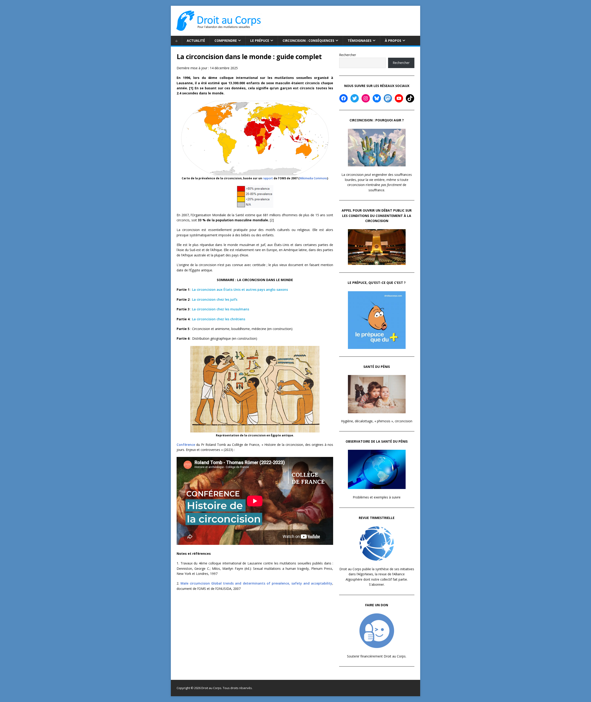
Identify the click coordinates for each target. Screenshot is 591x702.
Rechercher (347, 55)
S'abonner (376, 584)
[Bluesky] (377, 98)
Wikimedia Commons (313, 178)
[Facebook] (343, 98)
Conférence (186, 444)
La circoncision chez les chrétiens (218, 319)
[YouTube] (399, 98)
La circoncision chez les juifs (214, 299)
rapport (268, 178)
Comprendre (225, 40)
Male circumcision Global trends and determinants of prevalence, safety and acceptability (256, 583)
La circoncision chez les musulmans (220, 309)
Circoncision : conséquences (308, 40)
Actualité (196, 40)
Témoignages (359, 40)
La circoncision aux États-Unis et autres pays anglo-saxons (240, 289)
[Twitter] (354, 98)
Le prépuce (259, 40)
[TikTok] (410, 98)
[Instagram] (366, 98)
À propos (393, 40)
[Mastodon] (388, 98)
